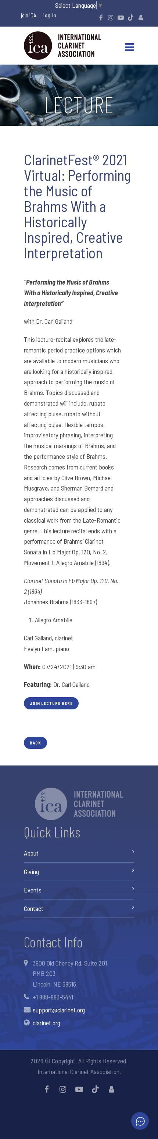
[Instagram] (111, 17)
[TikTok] (130, 17)
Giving (31, 871)
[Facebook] (101, 17)
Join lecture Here (51, 703)
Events (33, 890)
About (31, 853)
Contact (33, 908)
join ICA (28, 15)
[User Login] (140, 17)
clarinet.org (46, 1023)
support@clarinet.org (59, 1010)
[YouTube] (121, 17)
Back (35, 742)
